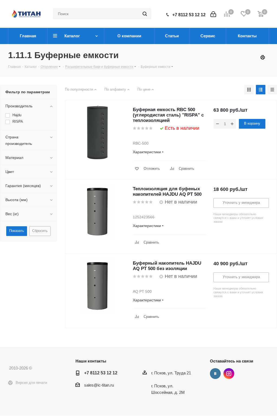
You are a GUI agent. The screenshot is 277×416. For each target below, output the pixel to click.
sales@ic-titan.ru (99, 385)
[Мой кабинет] (213, 14)
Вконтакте (215, 373)
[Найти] (144, 13)
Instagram (228, 373)
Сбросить (40, 231)
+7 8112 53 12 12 (189, 14)
